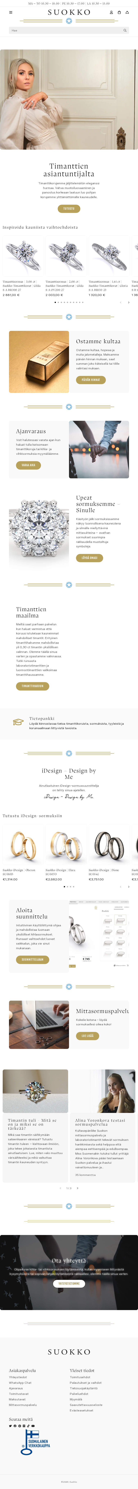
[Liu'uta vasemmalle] (121, 302)
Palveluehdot (79, 1394)
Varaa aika (28, 465)
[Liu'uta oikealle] (129, 302)
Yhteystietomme (69, 1283)
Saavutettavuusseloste (86, 1405)
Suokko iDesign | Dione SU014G (104, 872)
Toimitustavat (19, 1394)
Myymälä (76, 1399)
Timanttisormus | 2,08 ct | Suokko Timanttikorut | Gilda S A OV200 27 (64, 286)
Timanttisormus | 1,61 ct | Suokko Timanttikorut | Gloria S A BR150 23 (108, 286)
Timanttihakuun (32, 686)
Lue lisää (87, 1036)
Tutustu (69, 208)
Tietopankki (42, 718)
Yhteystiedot (18, 1377)
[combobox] (69, 30)
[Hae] (125, 30)
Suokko (73, 1482)
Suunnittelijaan (32, 959)
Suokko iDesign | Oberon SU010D (19, 872)
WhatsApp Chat (20, 1382)
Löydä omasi (89, 558)
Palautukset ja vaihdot (86, 1382)
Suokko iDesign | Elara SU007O (60, 872)
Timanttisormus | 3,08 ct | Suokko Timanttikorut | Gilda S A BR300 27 (21, 286)
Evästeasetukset (81, 1410)
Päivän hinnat (91, 380)
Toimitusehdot (80, 1377)
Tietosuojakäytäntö (84, 1388)
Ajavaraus (16, 1388)
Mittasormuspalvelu (23, 1405)
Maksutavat (17, 1399)
